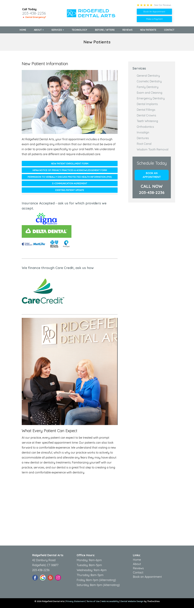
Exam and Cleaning (149, 92)
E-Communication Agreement (69, 183)
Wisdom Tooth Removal (152, 149)
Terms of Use (93, 601)
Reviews (127, 29)
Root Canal (144, 144)
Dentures (143, 138)
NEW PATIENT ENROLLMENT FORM (69, 163)
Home (23, 29)
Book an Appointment (152, 175)
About (38, 29)
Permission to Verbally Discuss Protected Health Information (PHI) (70, 176)
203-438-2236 (34, 13)
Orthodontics (145, 126)
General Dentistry (148, 75)
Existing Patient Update (69, 190)
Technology (79, 29)
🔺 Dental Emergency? (34, 17)
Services (56, 29)
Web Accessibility (110, 601)
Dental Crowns (146, 115)
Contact (169, 29)
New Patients (148, 29)
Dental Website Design (132, 601)
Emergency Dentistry (151, 98)
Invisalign (143, 132)
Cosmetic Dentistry (149, 81)
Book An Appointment (154, 11)
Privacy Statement (75, 601)
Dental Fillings (146, 109)
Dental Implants (147, 104)
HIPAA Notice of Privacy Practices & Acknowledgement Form (70, 170)
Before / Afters (105, 29)
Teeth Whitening (147, 121)
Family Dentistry (147, 87)
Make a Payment (154, 19)
